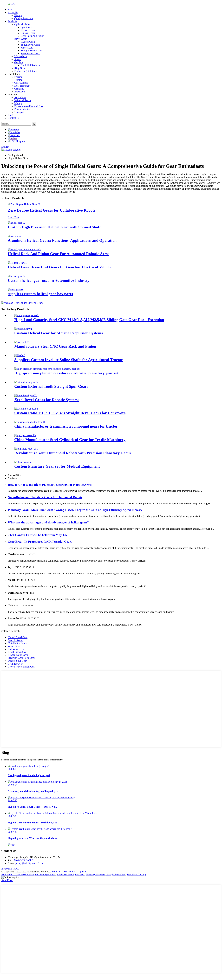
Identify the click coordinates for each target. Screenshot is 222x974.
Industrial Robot (22, 100)
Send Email (7, 880)
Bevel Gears (20, 38)
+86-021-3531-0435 (22, 860)
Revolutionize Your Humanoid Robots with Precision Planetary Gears (72, 453)
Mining (18, 103)
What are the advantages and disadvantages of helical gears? (48, 522)
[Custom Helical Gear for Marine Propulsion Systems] (23, 328)
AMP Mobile (68, 871)
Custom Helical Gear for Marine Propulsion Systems (58, 333)
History (18, 15)
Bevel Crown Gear (17, 652)
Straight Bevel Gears (31, 50)
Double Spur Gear (17, 660)
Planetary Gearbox (95, 874)
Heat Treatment (22, 85)
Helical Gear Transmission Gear (17, 874)
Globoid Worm (15, 640)
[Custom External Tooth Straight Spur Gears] (26, 382)
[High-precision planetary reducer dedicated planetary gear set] (46, 368)
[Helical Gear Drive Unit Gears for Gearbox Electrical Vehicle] (17, 262)
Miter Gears (27, 47)
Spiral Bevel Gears (30, 44)
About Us (13, 12)
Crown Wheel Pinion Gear (21, 666)
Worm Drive (14, 646)
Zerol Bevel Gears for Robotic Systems (46, 400)
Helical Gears (28, 30)
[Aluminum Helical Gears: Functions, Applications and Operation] (14, 236)
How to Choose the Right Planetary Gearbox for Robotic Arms (49, 484)
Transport (19, 112)
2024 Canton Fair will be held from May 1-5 (37, 535)
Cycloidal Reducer (30, 65)
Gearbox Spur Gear (45, 874)
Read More (13, 217)
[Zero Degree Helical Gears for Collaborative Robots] (24, 204)
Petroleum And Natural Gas (28, 106)
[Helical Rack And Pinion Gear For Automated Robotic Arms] (24, 249)
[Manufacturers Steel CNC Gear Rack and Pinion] (22, 342)
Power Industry (22, 109)
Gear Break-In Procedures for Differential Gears (40, 541)
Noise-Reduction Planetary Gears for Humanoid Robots (45, 497)
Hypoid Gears (28, 41)
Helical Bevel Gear (17, 637)
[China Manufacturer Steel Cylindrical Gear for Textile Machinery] (25, 435)
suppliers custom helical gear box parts (40, 294)
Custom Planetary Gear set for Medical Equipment (57, 466)
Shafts (17, 59)
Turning (18, 79)
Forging (18, 77)
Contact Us (13, 118)
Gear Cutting (21, 82)
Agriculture (20, 97)
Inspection (19, 91)
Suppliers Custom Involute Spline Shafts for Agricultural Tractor (68, 360)
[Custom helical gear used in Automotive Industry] (16, 276)
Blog (10, 115)
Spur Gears (26, 27)
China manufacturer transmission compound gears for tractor (66, 426)
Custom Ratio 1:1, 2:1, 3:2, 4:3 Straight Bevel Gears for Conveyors (69, 413)
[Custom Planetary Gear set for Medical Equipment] (24, 462)
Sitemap (56, 871)
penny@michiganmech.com (29, 863)
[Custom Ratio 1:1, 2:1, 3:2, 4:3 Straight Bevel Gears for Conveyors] (26, 408)
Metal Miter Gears (17, 643)
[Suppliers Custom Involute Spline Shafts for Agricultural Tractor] (19, 355)
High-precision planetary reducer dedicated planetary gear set (66, 373)
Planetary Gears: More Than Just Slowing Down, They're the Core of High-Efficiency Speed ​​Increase (75, 510)
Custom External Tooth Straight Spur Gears (51, 386)
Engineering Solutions (25, 71)
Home (11, 9)
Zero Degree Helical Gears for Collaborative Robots (51, 210)
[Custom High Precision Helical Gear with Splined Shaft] (16, 222)
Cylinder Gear (15, 663)
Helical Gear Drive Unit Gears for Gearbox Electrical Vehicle (59, 267)
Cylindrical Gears (23, 24)
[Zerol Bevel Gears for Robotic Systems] (25, 395)
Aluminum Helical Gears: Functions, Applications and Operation (62, 240)
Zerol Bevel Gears (30, 53)
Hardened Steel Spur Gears (71, 874)
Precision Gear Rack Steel (21, 657)
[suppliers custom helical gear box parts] (15, 289)
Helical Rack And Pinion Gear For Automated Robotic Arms (58, 254)
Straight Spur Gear (115, 874)
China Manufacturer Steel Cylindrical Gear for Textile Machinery (69, 440)
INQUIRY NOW (10, 868)
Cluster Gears (28, 33)
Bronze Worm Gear (18, 655)
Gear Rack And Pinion (32, 36)
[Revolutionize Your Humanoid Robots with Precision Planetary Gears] (26, 448)
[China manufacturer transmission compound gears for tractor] (29, 422)
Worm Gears (20, 56)
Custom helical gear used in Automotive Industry (48, 280)
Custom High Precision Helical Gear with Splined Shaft (54, 227)
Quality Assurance (23, 18)
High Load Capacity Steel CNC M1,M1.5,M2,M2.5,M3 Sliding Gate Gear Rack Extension (89, 320)
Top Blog (82, 871)
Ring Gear (19, 68)
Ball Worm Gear (16, 649)
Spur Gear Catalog (136, 874)
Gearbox (18, 62)
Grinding (19, 88)
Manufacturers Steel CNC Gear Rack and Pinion (55, 346)
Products (12, 21)
